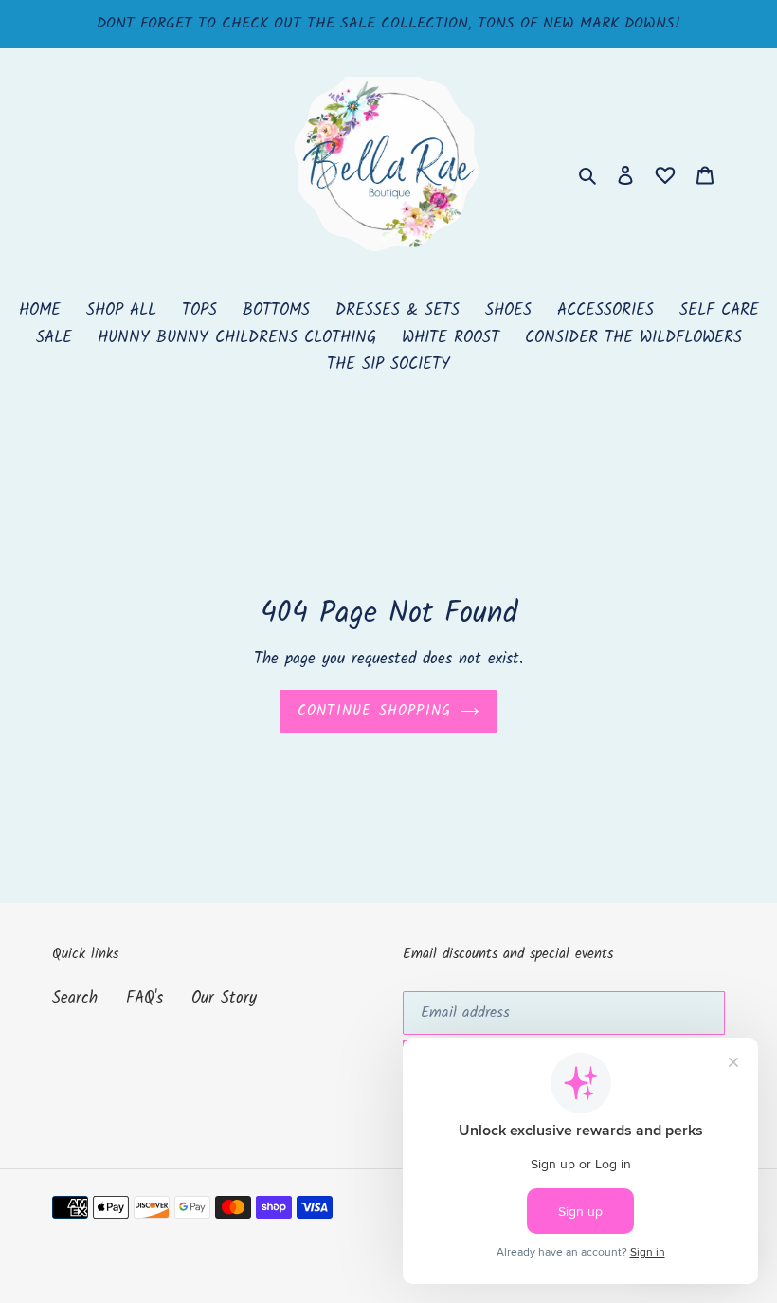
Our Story (224, 998)
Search (75, 998)
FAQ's (144, 998)
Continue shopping (374, 710)
